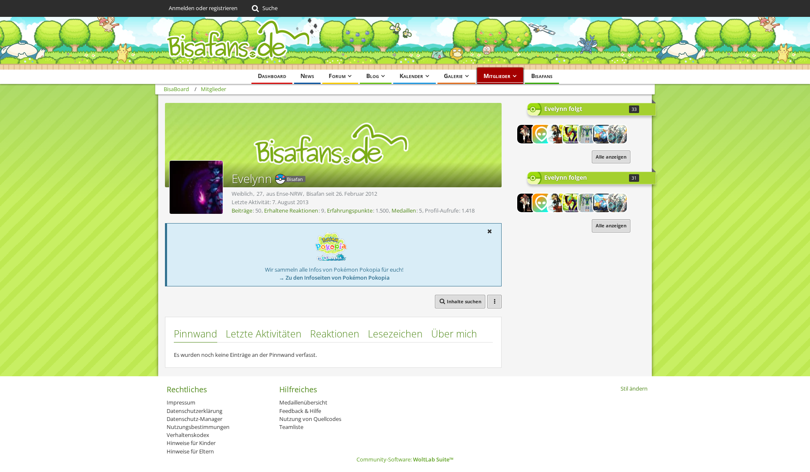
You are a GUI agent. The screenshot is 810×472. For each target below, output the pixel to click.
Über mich (454, 333)
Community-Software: (405, 459)
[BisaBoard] (405, 43)
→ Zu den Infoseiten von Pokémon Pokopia (334, 277)
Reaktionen (334, 333)
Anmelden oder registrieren (203, 8)
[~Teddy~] (542, 134)
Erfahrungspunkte (350, 210)
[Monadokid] (587, 134)
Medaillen (404, 210)
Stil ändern (634, 388)
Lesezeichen (395, 333)
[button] (489, 231)
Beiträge (242, 210)
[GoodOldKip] (602, 134)
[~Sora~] (618, 134)
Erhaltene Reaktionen (291, 210)
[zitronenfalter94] (572, 134)
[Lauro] (526, 134)
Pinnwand (195, 333)
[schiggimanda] (557, 134)
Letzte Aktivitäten (264, 333)
